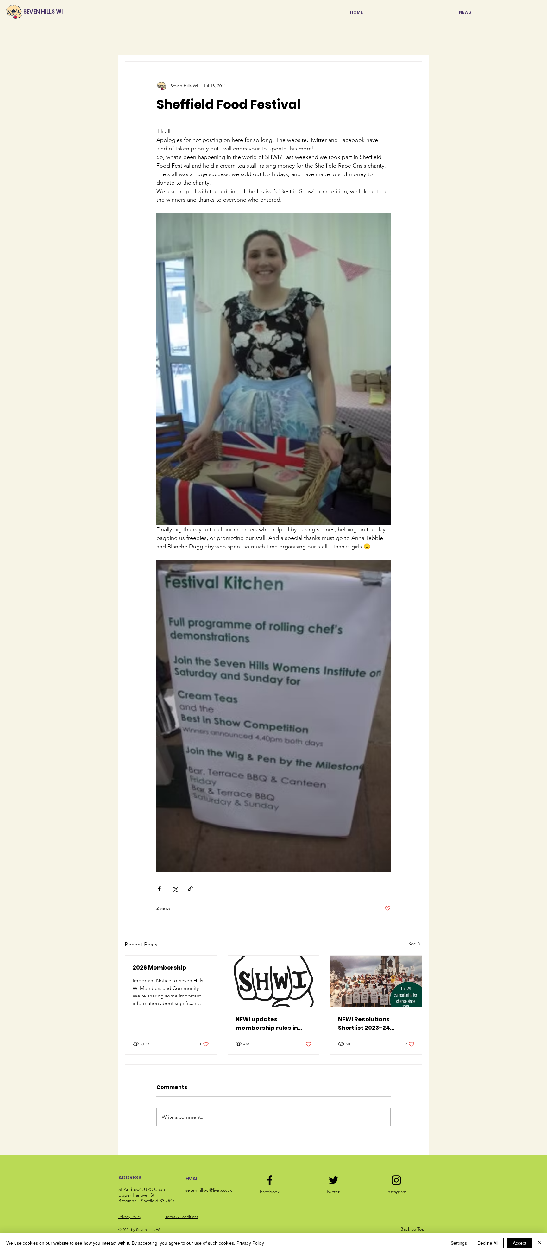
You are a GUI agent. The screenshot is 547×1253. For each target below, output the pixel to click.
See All (415, 943)
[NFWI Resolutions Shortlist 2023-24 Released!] (376, 981)
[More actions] (387, 86)
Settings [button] (459, 1243)
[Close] (539, 1243)
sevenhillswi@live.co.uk (208, 1190)
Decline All (487, 1243)
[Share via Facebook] (159, 889)
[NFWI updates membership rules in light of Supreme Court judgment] (273, 981)
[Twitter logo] (333, 1180)
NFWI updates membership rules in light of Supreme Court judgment (270, 1023)
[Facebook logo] (269, 1180)
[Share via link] (190, 889)
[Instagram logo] (396, 1180)
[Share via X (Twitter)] (175, 889)
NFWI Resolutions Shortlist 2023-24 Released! (364, 1023)
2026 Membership (159, 967)
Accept (519, 1243)
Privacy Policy (129, 1216)
